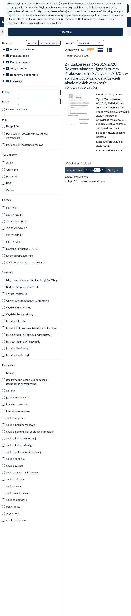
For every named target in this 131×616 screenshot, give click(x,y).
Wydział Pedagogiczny (19, 314)
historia (10, 390)
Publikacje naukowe (22, 49)
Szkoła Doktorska (16, 293)
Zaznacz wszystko (49, 42)
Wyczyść (32, 42)
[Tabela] (110, 49)
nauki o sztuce (14, 465)
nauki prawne (14, 486)
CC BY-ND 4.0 (14, 235)
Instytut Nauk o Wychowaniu (23, 341)
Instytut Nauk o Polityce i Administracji (29, 334)
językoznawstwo (16, 397)
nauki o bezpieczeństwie (20, 424)
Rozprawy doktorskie (24, 74)
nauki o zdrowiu (15, 479)
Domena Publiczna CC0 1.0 (22, 248)
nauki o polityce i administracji (23, 452)
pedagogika (13, 506)
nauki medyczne (15, 417)
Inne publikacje (19, 55)
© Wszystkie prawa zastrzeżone (25, 262)
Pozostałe (12, 176)
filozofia (11, 372)
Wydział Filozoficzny (18, 307)
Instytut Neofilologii (18, 348)
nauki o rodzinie (15, 458)
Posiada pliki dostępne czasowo (24, 144)
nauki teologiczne (16, 499)
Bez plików (12, 126)
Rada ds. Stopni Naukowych (22, 286)
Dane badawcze (20, 62)
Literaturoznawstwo (18, 411)
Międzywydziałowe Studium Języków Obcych (33, 280)
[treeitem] (31, 49)
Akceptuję (66, 31)
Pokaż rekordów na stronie (85, 181)
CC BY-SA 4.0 (14, 241)
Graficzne (12, 169)
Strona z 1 (95, 170)
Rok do (6, 101)
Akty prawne (18, 68)
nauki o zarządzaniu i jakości (22, 472)
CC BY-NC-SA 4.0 (16, 228)
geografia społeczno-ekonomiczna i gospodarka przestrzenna (27, 381)
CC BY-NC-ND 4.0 (17, 221)
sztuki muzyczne (16, 520)
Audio (9, 162)
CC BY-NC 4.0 (14, 214)
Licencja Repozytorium (19, 255)
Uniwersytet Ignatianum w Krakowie (27, 300)
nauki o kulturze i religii (19, 445)
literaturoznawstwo (17, 404)
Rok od (6, 92)
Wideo (10, 190)
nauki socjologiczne (17, 492)
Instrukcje (16, 81)
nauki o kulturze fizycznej (21, 438)
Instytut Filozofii (16, 321)
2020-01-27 (103, 145)
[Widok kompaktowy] (100, 49)
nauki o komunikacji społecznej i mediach (30, 431)
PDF (8, 183)
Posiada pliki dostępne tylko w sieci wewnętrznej (27, 135)
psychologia (13, 513)
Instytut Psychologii (18, 355)
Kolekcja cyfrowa (16, 109)
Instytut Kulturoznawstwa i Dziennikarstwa (31, 327)
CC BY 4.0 (12, 207)
